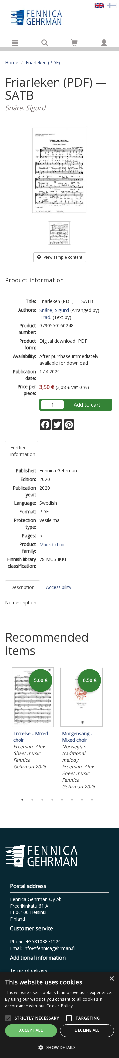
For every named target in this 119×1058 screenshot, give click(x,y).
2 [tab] (32, 799)
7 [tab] (82, 799)
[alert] (59, 1015)
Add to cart (87, 404)
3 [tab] (42, 799)
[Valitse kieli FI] (111, 5)
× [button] (111, 978)
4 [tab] (52, 799)
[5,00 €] (33, 725)
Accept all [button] (31, 1030)
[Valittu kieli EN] (99, 5)
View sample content (62, 257)
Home (11, 62)
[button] (59, 1047)
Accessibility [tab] (58, 587)
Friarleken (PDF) (43, 62)
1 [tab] (22, 799)
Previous (3, 729)
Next (110, 729)
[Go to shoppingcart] (74, 42)
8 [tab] (92, 799)
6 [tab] (72, 799)
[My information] (104, 42)
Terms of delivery (28, 970)
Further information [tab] (22, 450)
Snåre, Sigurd (54, 310)
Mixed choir (52, 544)
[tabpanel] (32, 719)
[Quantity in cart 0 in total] (74, 44)
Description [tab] (22, 587)
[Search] (44, 42)
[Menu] (15, 42)
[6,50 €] (81, 725)
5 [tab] (62, 799)
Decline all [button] (87, 1030)
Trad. (45, 317)
